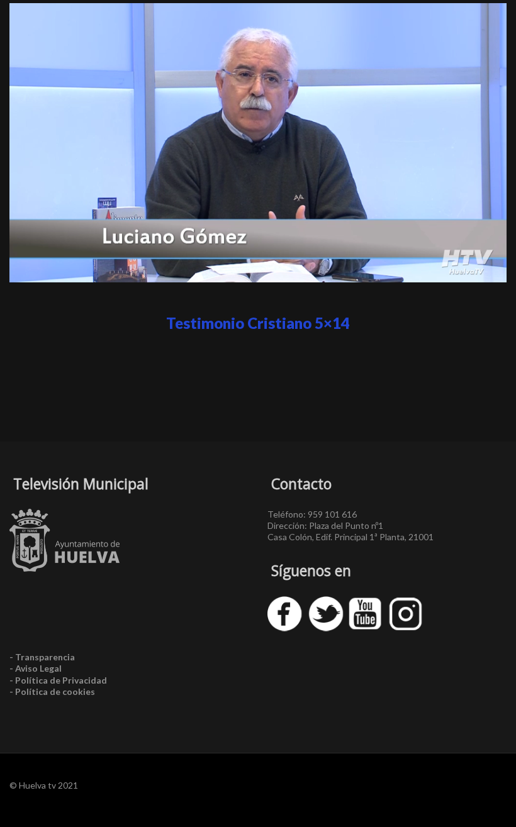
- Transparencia (42, 657)
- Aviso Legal (35, 668)
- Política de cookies (52, 691)
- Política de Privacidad (58, 680)
